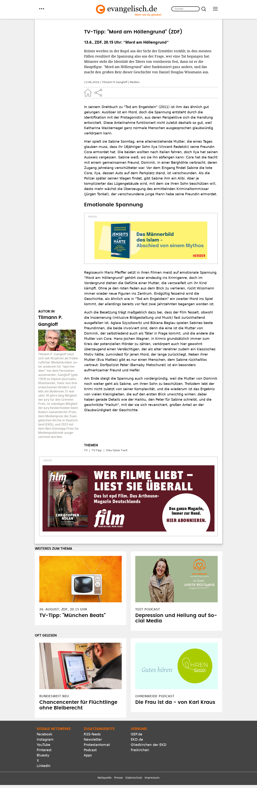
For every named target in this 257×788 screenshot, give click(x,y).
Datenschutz (133, 777)
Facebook (44, 734)
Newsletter (93, 739)
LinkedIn (43, 766)
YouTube (43, 745)
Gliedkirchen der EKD (148, 745)
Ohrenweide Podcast (154, 696)
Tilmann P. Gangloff (114, 82)
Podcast (90, 750)
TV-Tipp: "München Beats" (72, 615)
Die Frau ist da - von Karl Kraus (175, 702)
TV (86, 450)
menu (41, 8)
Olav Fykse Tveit (116, 450)
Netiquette (105, 777)
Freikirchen (140, 750)
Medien (135, 82)
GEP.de (136, 734)
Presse (118, 777)
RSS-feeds (92, 734)
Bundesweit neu (54, 696)
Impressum (152, 777)
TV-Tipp (97, 450)
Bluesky (43, 755)
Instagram (45, 739)
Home (88, 92)
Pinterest (44, 750)
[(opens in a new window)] (150, 240)
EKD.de (137, 739)
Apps (88, 755)
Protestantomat (97, 745)
